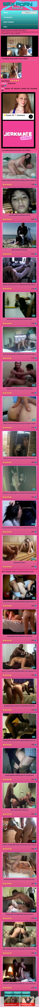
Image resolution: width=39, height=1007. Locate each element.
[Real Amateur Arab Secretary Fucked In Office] (19, 292)
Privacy (17, 993)
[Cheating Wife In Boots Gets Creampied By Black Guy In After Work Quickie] (19, 714)
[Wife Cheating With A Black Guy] (19, 783)
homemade (33, 88)
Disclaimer (26, 993)
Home (5, 13)
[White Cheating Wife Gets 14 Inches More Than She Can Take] (19, 922)
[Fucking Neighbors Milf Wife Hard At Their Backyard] (19, 748)
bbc (2, 90)
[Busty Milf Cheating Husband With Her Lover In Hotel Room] (19, 957)
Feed (5, 27)
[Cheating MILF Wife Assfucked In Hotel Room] (19, 609)
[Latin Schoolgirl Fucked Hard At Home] (19, 188)
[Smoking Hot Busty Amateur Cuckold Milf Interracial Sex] (19, 679)
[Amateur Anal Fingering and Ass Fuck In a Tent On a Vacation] (19, 397)
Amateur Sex (11, 83)
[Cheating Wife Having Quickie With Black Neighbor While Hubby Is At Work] (19, 575)
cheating (23, 88)
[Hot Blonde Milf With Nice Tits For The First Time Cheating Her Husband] (19, 852)
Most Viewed (8, 22)
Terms (9, 993)
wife (28, 88)
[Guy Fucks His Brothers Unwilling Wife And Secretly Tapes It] (19, 327)
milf (12, 88)
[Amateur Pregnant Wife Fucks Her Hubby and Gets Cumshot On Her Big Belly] (19, 153)
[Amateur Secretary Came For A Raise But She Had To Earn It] (19, 258)
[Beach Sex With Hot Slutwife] (19, 223)
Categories (7, 17)
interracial (17, 88)
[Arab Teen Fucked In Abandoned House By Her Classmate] (19, 431)
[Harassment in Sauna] (19, 535)
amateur (7, 88)
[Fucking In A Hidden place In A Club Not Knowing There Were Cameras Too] (19, 466)
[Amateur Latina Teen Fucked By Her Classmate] (19, 362)
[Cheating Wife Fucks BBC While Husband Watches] (19, 887)
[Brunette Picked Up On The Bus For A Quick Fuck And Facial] (19, 501)
